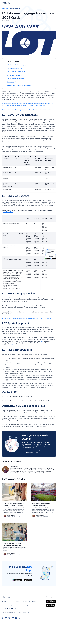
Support (21, 605)
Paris (10, 601)
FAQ (15, 605)
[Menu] (55, 3)
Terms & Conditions (23, 612)
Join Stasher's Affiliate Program (11, 608)
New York (24, 601)
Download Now (8, 212)
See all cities (32, 601)
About (4, 605)
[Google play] (47, 258)
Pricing (10, 605)
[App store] (53, 258)
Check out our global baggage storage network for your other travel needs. (26, 110)
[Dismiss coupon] (56, 250)
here (41, 341)
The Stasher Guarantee (8, 612)
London (4, 601)
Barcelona (16, 601)
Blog (7, 8)
